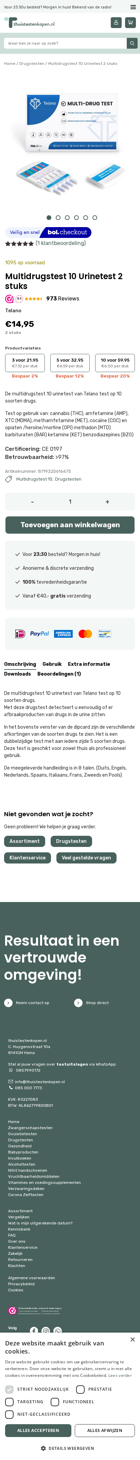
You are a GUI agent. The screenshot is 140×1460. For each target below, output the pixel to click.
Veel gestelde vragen (86, 858)
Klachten (16, 1265)
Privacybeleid (21, 1284)
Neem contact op (32, 1002)
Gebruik (52, 664)
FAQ (12, 1235)
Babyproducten (23, 1152)
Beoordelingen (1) (59, 674)
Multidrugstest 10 (34, 479)
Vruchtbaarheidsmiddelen (33, 1176)
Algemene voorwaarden (31, 1277)
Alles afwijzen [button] (105, 1430)
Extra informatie (89, 664)
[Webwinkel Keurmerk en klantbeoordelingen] (35, 1311)
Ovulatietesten (22, 1134)
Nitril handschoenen (27, 1170)
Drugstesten (31, 63)
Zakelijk (15, 1253)
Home (9, 63)
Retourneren (20, 1259)
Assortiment (25, 841)
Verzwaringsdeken (26, 1188)
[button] (70, 1448)
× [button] (132, 1339)
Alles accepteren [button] (38, 1430)
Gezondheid (20, 1146)
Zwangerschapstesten (30, 1127)
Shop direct (97, 1002)
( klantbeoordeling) (61, 243)
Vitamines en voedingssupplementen (44, 1182)
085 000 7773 (28, 1088)
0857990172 (27, 1070)
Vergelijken (19, 1217)
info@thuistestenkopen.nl (40, 1081)
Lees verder (120, 1375)
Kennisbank (19, 1229)
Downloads (17, 674)
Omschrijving (20, 664)
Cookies (15, 1290)
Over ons (16, 1241)
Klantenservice (28, 858)
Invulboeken (19, 1158)
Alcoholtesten (21, 1164)
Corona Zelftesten (25, 1194)
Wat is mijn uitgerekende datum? (40, 1223)
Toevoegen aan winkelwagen (70, 525)
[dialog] (70, 1396)
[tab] (20, 665)
